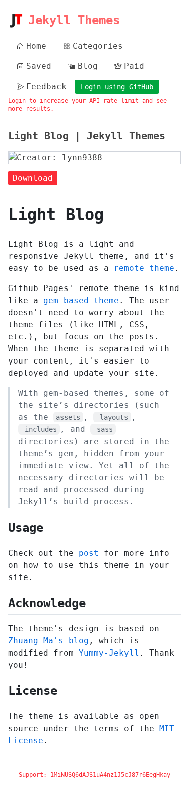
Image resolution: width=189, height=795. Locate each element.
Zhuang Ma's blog (48, 640)
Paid (134, 66)
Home (36, 46)
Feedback (46, 86)
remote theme (144, 268)
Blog (88, 66)
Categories (98, 46)
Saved (38, 66)
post (89, 553)
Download (33, 178)
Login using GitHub (117, 87)
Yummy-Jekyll (109, 653)
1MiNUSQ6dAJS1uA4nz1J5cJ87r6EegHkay (110, 774)
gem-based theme (81, 300)
